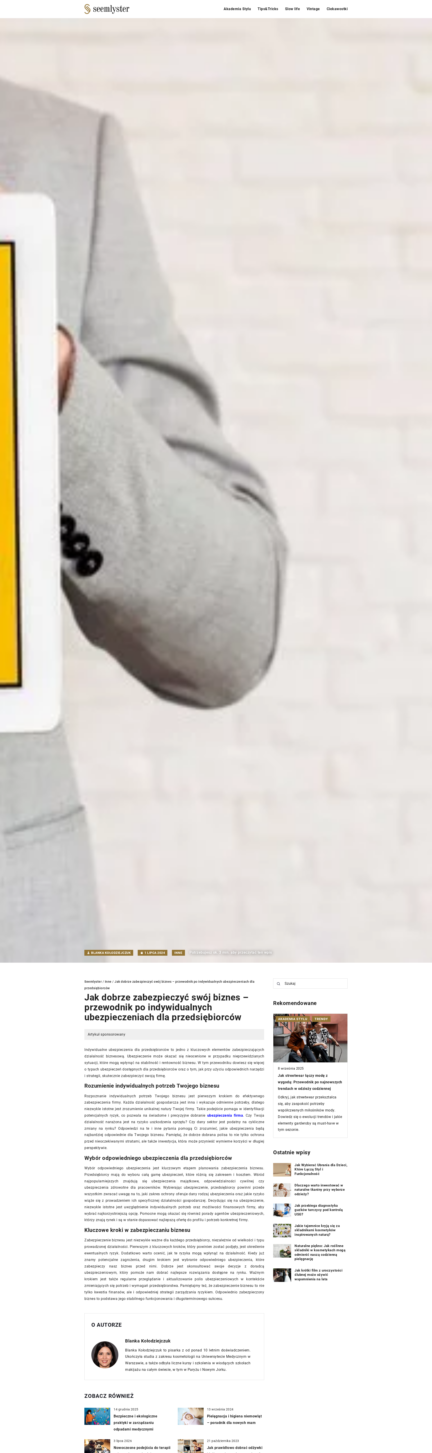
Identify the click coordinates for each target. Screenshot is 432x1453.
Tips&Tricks (268, 9)
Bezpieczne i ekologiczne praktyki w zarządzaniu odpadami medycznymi (135, 1422)
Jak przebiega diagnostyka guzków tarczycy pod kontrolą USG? (319, 1210)
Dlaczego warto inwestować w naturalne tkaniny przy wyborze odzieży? (320, 1189)
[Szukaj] (278, 983)
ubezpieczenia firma (225, 1115)
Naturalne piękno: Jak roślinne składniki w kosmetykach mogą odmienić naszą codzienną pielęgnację (320, 1252)
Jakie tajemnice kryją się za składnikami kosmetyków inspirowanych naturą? (317, 1230)
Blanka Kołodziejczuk (111, 952)
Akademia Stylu (237, 9)
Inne (178, 953)
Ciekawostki (337, 9)
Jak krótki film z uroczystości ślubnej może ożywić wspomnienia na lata (318, 1274)
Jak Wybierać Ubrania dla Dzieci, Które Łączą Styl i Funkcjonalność (321, 1169)
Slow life (292, 9)
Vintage (313, 9)
